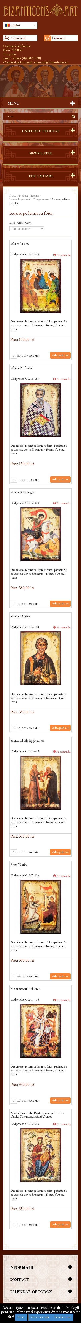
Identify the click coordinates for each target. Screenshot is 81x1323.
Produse (23, 195)
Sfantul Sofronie (22, 368)
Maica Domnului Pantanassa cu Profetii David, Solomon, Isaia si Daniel (37, 1115)
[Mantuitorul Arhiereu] (40, 1031)
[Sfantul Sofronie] (40, 410)
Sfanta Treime (20, 244)
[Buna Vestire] (40, 907)
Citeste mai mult (40, 1317)
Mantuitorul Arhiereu (25, 989)
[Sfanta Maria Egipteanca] (40, 783)
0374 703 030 (12, 50)
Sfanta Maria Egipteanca (27, 741)
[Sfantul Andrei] (40, 658)
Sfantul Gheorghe (23, 492)
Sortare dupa (20, 223)
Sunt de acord (62, 1317)
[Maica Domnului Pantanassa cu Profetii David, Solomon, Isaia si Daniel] (40, 1155)
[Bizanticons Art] (40, 9)
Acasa (12, 195)
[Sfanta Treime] (40, 286)
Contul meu (18, 38)
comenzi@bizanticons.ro (51, 62)
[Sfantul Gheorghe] (40, 534)
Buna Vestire (19, 865)
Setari (21, 1317)
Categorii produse (40, 131)
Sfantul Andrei (20, 617)
